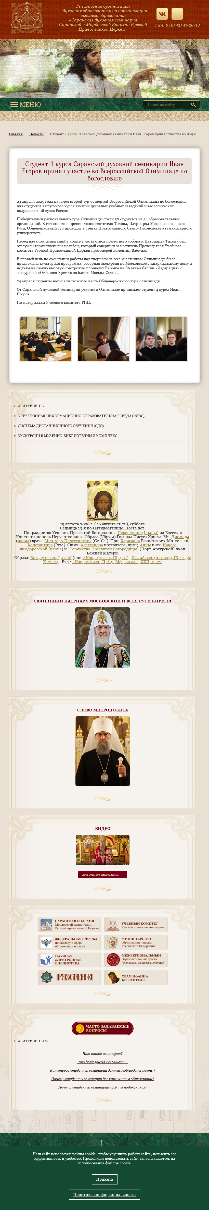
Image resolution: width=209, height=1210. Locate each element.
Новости (36, 134)
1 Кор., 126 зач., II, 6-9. (93, 561)
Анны (145, 544)
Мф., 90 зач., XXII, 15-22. (138, 561)
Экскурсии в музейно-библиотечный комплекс (67, 436)
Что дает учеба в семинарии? (102, 1062)
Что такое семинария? (103, 1053)
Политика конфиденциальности (104, 1194)
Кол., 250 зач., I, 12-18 (51, 557)
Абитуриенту (31, 406)
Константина (40, 544)
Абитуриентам (33, 1041)
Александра (92, 544)
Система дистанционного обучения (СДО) (61, 426)
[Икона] (102, 519)
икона (151, 532)
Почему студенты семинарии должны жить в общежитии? (102, 1079)
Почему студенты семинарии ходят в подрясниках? (102, 1087)
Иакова (170, 544)
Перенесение (130, 532)
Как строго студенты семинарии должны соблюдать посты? (102, 1070)
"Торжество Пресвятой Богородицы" (103, 549)
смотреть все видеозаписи (100, 874)
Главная (16, 134)
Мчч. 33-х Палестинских (68, 540)
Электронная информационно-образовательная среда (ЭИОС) (81, 416)
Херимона (130, 540)
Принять (104, 1179)
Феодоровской (33, 549)
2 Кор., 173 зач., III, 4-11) (105, 557)
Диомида (180, 536)
